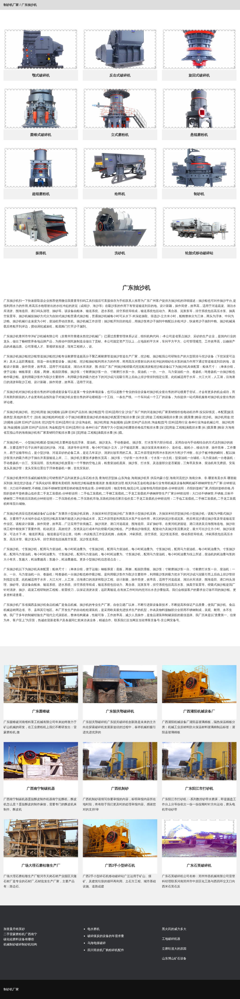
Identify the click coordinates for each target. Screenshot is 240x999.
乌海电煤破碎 (96, 943)
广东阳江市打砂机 (199, 788)
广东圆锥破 (41, 711)
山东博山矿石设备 (174, 958)
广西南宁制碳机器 (41, 788)
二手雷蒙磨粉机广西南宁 (20, 934)
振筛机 (41, 253)
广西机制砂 (120, 788)
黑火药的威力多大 (174, 929)
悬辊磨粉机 (199, 135)
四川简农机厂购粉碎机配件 (105, 950)
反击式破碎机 (120, 75)
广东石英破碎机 (199, 865)
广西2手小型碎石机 (120, 865)
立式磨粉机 (120, 135)
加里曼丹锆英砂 (14, 929)
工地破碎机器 (171, 939)
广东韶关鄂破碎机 (120, 711)
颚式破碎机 (41, 75)
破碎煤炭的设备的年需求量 (105, 936)
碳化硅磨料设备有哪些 (19, 939)
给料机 (120, 194)
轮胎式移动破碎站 (199, 253)
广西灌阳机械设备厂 (199, 711)
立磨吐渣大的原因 (174, 948)
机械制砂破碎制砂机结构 (20, 944)
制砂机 (199, 194)
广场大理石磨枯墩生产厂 (41, 865)
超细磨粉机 (41, 194)
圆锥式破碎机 (40, 135)
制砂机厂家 (11, 5)
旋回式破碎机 (199, 75)
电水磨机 (93, 929)
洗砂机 (120, 253)
